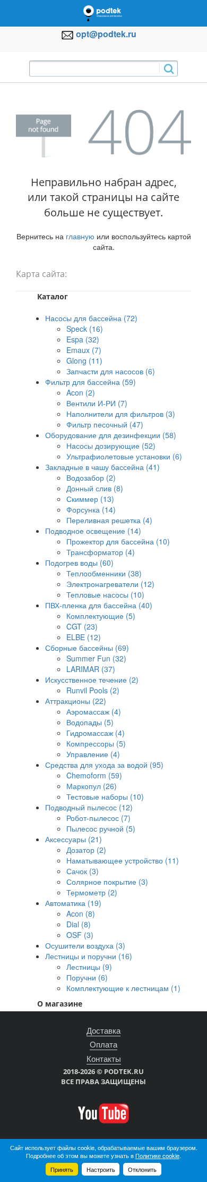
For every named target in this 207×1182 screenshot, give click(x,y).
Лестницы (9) (89, 966)
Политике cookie (157, 1155)
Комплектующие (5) (100, 615)
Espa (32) (82, 339)
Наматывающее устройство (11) (122, 860)
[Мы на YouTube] (103, 1112)
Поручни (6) (87, 977)
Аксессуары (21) (73, 839)
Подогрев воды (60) (79, 562)
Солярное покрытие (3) (107, 881)
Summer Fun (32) (96, 658)
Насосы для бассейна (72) (91, 318)
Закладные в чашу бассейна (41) (102, 467)
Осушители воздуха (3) (85, 945)
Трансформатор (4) (100, 552)
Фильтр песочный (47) (104, 424)
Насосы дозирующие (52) (111, 445)
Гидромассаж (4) (95, 732)
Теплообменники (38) (104, 573)
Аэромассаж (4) (93, 711)
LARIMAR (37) (90, 669)
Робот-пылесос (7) (98, 817)
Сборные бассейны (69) (87, 647)
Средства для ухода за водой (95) (104, 764)
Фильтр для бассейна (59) (90, 381)
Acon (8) (80, 913)
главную (80, 236)
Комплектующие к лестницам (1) (123, 988)
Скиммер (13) (90, 498)
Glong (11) (84, 360)
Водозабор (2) (91, 477)
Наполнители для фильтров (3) (120, 413)
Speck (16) (84, 328)
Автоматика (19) (73, 903)
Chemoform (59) (94, 775)
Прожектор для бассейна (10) (118, 541)
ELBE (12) (83, 637)
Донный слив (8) (94, 488)
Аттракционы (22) (75, 700)
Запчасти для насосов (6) (110, 371)
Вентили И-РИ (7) (96, 403)
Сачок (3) (82, 871)
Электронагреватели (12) (110, 584)
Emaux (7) (83, 350)
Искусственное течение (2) (92, 679)
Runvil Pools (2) (92, 690)
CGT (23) (82, 626)
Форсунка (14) (91, 509)
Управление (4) (93, 754)
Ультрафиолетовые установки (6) (124, 456)
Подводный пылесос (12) (89, 807)
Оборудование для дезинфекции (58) (110, 435)
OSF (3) (79, 934)
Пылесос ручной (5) (100, 828)
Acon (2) (80, 392)
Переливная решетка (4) (109, 520)
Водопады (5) (90, 722)
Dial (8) (78, 924)
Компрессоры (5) (96, 743)
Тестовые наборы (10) (105, 796)
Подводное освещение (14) (93, 530)
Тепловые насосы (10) (105, 594)
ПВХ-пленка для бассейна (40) (98, 605)
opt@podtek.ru (106, 34)
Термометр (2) (91, 892)
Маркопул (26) (91, 786)
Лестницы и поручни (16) (88, 956)
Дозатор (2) (86, 849)
